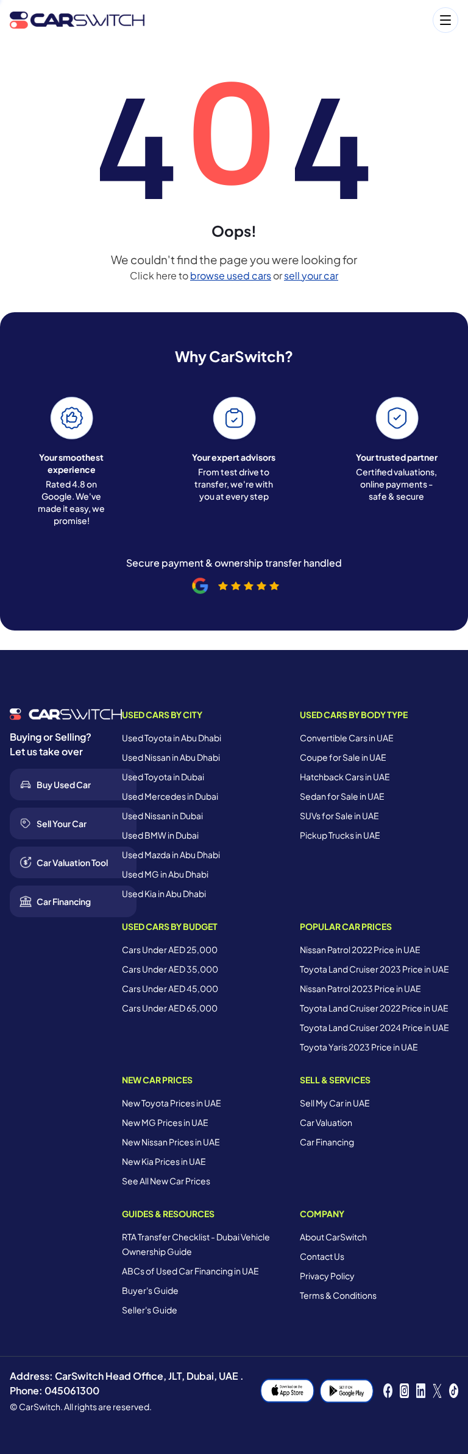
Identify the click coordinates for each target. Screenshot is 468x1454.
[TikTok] (453, 1390)
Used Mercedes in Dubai (170, 796)
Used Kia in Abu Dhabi (164, 893)
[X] (437, 1390)
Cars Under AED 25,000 (170, 949)
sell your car (311, 275)
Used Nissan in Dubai (162, 815)
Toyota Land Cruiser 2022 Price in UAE (374, 1007)
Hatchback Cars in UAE (345, 776)
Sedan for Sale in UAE (342, 796)
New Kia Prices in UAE (164, 1161)
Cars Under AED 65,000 (170, 1007)
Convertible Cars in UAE (347, 737)
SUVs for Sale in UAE (339, 815)
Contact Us (322, 1256)
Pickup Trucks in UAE (340, 835)
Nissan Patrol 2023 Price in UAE (360, 988)
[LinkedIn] (420, 1390)
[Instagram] (404, 1390)
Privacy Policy (327, 1275)
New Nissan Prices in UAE (171, 1141)
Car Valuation (326, 1122)
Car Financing (327, 1141)
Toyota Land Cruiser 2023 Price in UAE (374, 968)
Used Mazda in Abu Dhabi (171, 854)
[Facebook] (387, 1390)
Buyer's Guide (150, 1290)
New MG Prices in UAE (165, 1122)
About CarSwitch (333, 1236)
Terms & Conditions (338, 1295)
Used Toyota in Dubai (163, 776)
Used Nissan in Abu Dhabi (171, 757)
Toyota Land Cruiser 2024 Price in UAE (374, 1027)
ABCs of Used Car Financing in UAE (190, 1270)
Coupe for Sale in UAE (343, 757)
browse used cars (230, 275)
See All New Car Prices (166, 1180)
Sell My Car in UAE (335, 1102)
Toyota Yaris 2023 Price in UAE (359, 1046)
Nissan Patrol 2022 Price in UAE (360, 949)
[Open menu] (307, 20)
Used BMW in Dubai (160, 835)
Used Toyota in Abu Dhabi (171, 737)
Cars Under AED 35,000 (170, 968)
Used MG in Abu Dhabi (165, 874)
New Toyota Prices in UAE (171, 1102)
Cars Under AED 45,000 (170, 988)
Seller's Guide (149, 1309)
